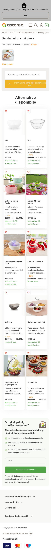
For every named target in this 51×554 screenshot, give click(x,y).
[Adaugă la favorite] (6, 111)
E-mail (9, 460)
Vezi (25, 15)
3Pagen (33, 44)
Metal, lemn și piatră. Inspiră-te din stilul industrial (25, 9)
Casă (12, 33)
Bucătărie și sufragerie (26, 33)
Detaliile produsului (21, 164)
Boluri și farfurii (44, 33)
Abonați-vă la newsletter (25, 470)
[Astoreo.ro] (12, 25)
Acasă (4, 33)
